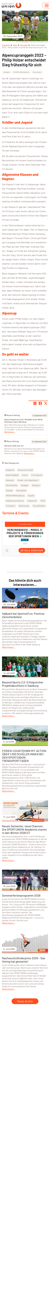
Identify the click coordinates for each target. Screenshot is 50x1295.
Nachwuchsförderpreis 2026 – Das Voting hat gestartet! (23, 959)
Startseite (6, 45)
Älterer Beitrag (13, 441)
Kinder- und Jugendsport (28, 480)
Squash (31, 495)
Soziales (9, 490)
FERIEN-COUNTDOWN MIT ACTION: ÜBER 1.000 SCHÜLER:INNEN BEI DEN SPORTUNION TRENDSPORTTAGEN (24, 755)
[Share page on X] (45, 403)
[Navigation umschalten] (46, 5)
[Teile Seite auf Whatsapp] (35, 403)
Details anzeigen (31, 550)
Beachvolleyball (12, 475)
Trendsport (10, 506)
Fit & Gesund (36, 475)
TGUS (43, 501)
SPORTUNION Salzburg (21, 72)
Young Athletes (39, 506)
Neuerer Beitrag (13, 415)
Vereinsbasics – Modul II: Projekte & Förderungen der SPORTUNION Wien (25, 533)
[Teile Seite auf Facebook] (40, 403)
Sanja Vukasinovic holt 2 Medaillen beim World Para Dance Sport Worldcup (23, 420)
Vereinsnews (37, 72)
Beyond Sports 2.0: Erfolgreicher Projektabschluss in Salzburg (22, 683)
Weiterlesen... (29, 453)
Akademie (10, 470)
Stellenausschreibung (15, 501)
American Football (25, 470)
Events (25, 475)
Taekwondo (32, 501)
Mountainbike (11, 485)
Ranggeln (24, 45)
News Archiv (25, 1001)
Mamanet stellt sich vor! (14, 446)
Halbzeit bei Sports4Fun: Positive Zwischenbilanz (23, 615)
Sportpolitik (21, 490)
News (15, 45)
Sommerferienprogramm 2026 (21, 895)
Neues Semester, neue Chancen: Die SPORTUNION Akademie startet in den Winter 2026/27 (24, 829)
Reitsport (36, 485)
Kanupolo (10, 480)
